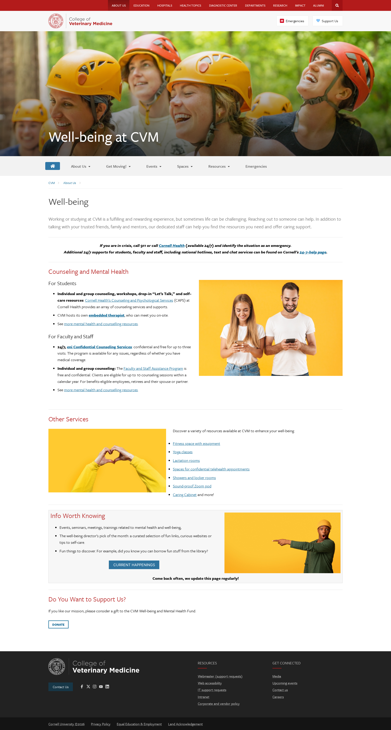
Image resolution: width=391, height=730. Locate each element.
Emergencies (295, 20)
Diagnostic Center (223, 5)
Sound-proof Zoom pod (192, 486)
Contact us (280, 689)
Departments (255, 5)
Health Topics (190, 5)
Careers (278, 696)
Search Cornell (337, 5)
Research (280, 5)
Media (276, 676)
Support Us (330, 20)
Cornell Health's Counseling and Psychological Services (129, 300)
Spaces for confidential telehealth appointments (211, 469)
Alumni (318, 5)
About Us (119, 5)
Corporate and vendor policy (219, 703)
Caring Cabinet (185, 494)
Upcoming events (284, 682)
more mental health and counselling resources (101, 324)
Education (141, 5)
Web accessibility (210, 682)
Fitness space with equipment (196, 443)
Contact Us (61, 686)
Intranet (203, 696)
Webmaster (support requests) (220, 676)
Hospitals (164, 5)
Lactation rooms (186, 460)
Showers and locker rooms (194, 477)
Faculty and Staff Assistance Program (153, 368)
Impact (300, 5)
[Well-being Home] (52, 166)
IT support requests (212, 689)
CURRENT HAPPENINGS (134, 565)
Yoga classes (183, 452)
